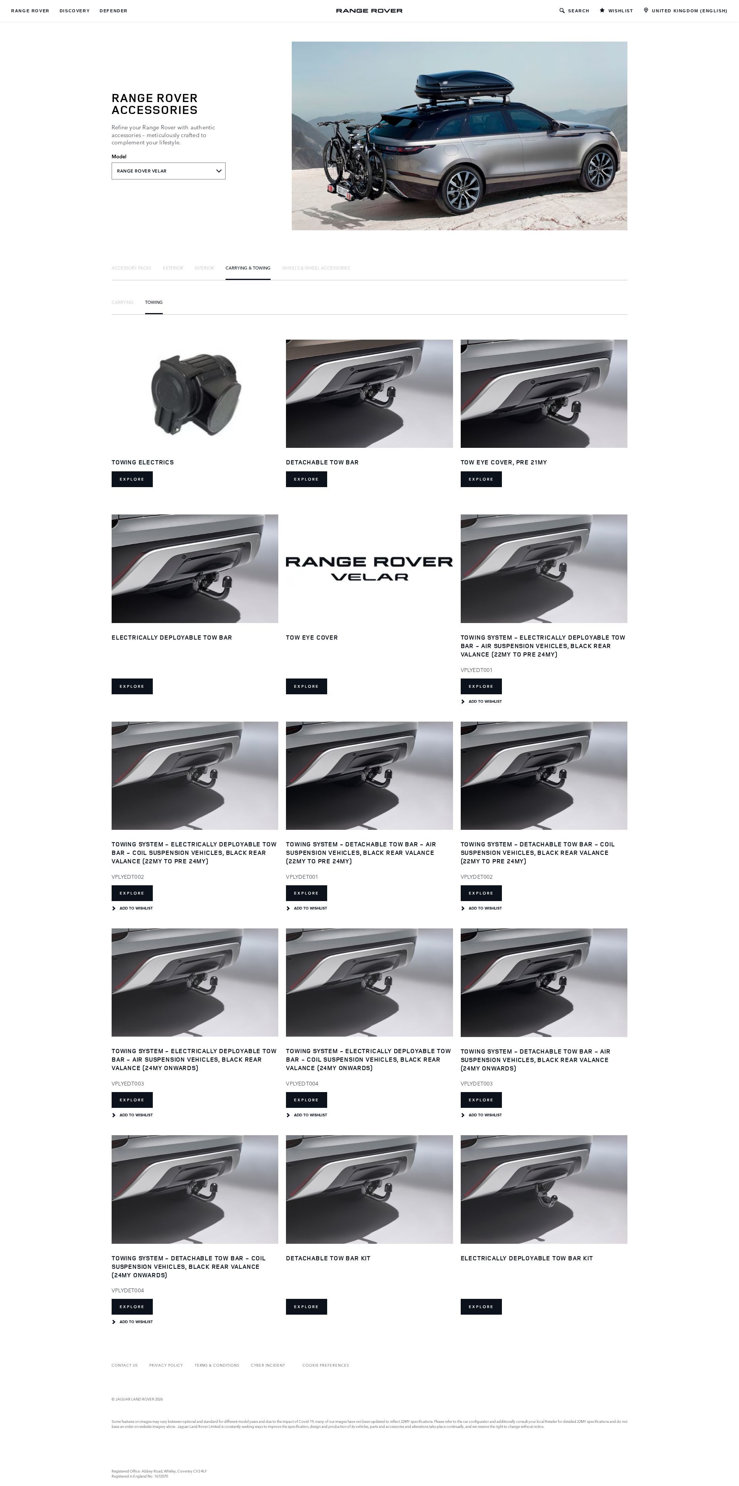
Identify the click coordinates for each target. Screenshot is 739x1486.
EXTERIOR (173, 268)
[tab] (131, 267)
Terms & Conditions (217, 1364)
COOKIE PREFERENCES (326, 1364)
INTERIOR (204, 268)
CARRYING (123, 302)
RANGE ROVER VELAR (142, 171)
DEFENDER (114, 10)
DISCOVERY (75, 10)
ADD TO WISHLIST (485, 701)
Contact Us (125, 1364)
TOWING (154, 302)
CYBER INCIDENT (268, 1364)
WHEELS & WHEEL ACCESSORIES (316, 268)
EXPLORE (132, 479)
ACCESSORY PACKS (131, 268)
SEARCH (579, 10)
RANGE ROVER (30, 10)
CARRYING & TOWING (248, 268)
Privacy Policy (166, 1364)
